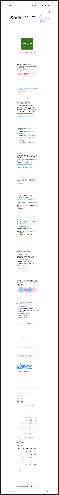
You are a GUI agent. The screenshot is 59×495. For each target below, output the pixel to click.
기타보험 (39, 5)
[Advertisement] (27, 25)
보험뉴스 (43, 5)
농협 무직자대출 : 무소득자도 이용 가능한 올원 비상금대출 (24, 223)
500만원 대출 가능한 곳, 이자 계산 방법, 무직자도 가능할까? (24, 366)
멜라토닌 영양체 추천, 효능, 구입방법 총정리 (44, 22)
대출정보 (46, 5)
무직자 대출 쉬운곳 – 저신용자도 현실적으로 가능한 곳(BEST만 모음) (25, 199)
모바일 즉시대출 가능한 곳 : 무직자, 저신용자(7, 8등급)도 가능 (24, 365)
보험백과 (11, 5)
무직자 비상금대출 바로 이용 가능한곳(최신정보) (23, 367)
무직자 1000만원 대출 (11, 22)
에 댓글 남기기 (10, 23)
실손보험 (36, 5)
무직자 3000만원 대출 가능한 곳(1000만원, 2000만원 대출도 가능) (25, 137)
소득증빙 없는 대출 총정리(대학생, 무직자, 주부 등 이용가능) (24, 164)
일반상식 (49, 5)
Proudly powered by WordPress (14, 491)
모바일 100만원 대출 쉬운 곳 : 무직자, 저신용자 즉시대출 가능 (24, 368)
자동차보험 (33, 5)
